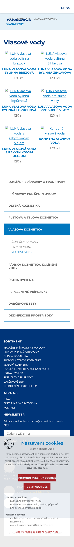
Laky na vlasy (21, 247)
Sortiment (23, 19)
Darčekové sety (22, 303)
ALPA (10, 19)
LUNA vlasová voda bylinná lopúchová (19, 108)
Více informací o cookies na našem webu (37, 531)
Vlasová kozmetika (45, 19)
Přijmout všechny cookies (37, 477)
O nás (7, 399)
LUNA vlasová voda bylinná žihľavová (55, 71)
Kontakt (9, 407)
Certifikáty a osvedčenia (20, 403)
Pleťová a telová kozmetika (33, 217)
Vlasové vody (21, 252)
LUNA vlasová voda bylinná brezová (19, 71)
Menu (65, 7)
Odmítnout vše (37, 486)
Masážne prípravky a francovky (36, 182)
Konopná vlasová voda (55, 141)
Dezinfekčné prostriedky (30, 315)
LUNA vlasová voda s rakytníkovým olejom (19, 152)
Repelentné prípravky (27, 292)
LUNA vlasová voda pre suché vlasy (55, 108)
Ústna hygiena (21, 280)
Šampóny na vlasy (24, 241)
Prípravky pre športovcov (32, 194)
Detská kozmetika (24, 205)
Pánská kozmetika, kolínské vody (32, 266)
